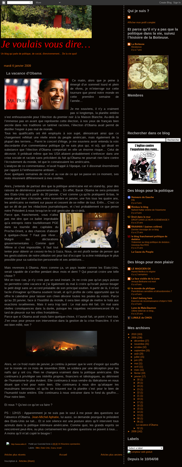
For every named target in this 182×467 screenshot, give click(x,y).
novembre (139, 344)
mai (136, 363)
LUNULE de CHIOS (141, 317)
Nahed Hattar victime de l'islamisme (148, 210)
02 (138, 428)
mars (137, 370)
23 (138, 389)
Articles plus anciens (111, 454)
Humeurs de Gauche (142, 197)
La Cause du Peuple (142, 252)
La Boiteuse (137, 44)
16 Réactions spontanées (69, 444)
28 (138, 382)
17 (138, 402)
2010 (134, 334)
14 (138, 412)
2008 (134, 431)
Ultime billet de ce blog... (143, 311)
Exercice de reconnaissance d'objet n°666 (151, 301)
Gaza (53, 448)
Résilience (136, 47)
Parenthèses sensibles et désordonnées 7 (151, 291)
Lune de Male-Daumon (143, 308)
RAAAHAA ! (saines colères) (146, 226)
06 (138, 421)
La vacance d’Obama (24, 73)
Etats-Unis (45, 448)
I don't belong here (141, 298)
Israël (59, 448)
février (137, 373)
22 (138, 392)
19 (138, 399)
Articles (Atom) (26, 461)
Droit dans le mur (141, 217)
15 (138, 408)
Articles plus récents (15, 454)
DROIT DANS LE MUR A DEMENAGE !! (150, 220)
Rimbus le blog (139, 207)
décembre (139, 340)
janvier (138, 376)
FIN (133, 200)
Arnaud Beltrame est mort (143, 281)
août (136, 353)
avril (136, 366)
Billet (38, 448)
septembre (140, 350)
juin (136, 360)
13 (138, 415)
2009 (134, 337)
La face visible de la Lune (145, 278)
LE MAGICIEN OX (141, 268)
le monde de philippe (143, 288)
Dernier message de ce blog (145, 229)
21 (138, 395)
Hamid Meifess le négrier (143, 271)
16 (138, 405)
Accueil (63, 454)
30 (138, 379)
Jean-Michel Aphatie (45, 417)
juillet (137, 357)
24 (138, 386)
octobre (138, 347)
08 (138, 418)
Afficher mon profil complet (141, 22)
